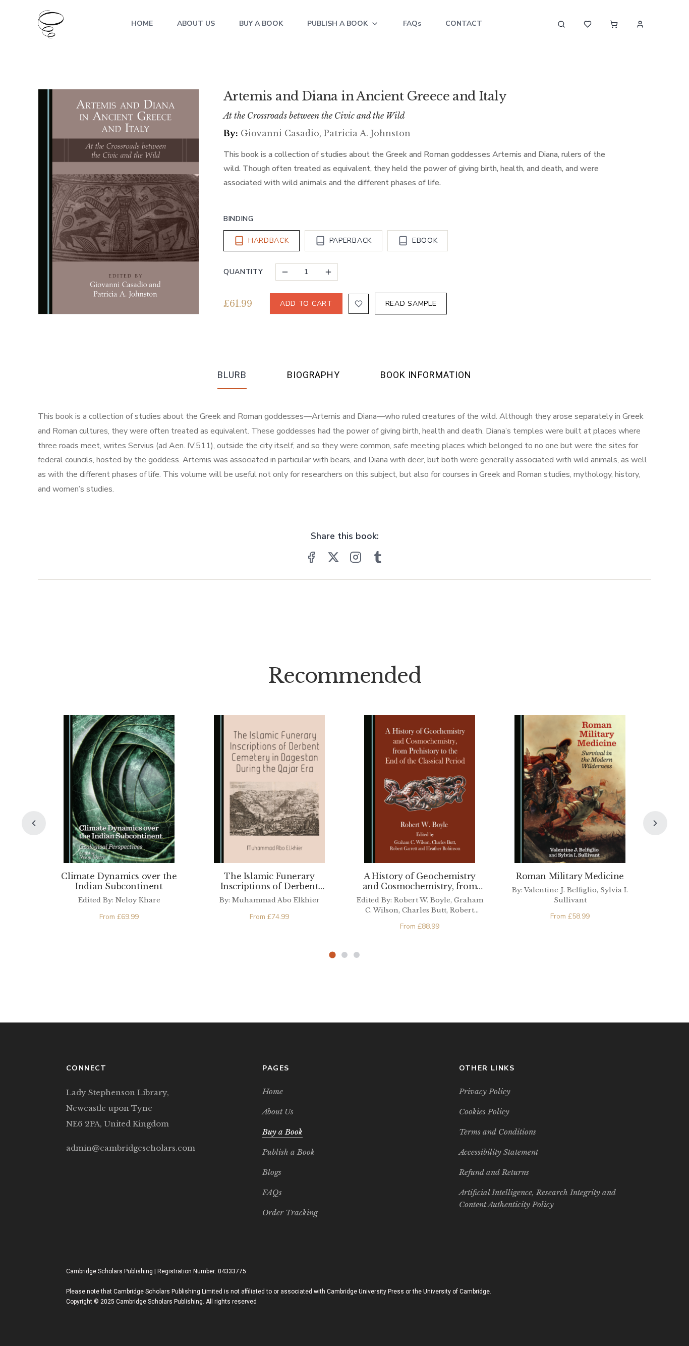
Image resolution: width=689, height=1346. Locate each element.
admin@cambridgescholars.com (130, 1148)
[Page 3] (357, 955)
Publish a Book (337, 23)
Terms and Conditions (497, 1132)
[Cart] (614, 24)
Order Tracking (290, 1212)
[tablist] (344, 377)
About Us (196, 23)
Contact (463, 23)
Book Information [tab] (425, 374)
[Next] (655, 823)
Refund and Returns (494, 1172)
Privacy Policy (484, 1091)
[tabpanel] (344, 445)
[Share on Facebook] (311, 557)
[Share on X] (333, 557)
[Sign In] (640, 24)
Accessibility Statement (498, 1152)
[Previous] (34, 823)
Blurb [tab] (232, 374)
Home (142, 23)
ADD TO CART (306, 303)
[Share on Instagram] (356, 557)
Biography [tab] (313, 374)
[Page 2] (344, 955)
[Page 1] (332, 955)
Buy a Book (261, 23)
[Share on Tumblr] (378, 557)
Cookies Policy (484, 1111)
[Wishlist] (588, 24)
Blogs (271, 1172)
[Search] (561, 24)
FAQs (412, 23)
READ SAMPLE (411, 303)
